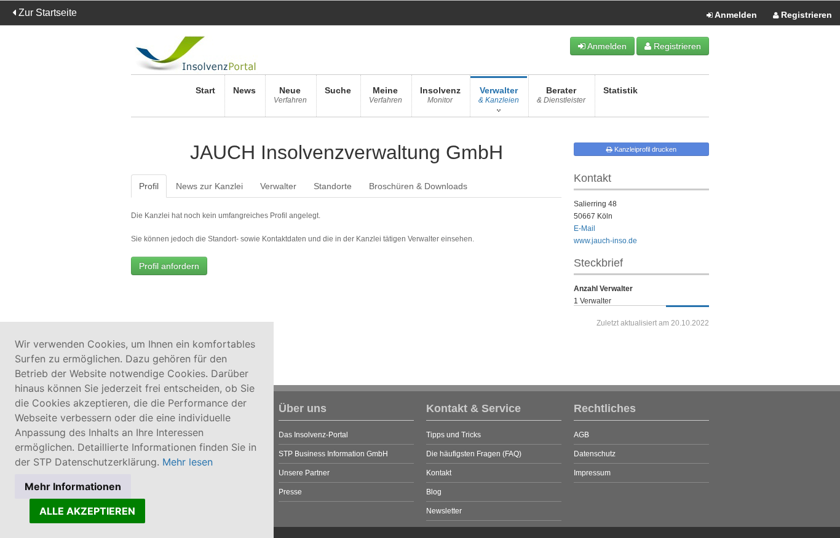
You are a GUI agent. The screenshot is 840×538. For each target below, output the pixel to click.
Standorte (333, 186)
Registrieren (805, 15)
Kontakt (438, 473)
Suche (338, 90)
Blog (434, 492)
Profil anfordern (169, 266)
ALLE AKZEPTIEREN (87, 511)
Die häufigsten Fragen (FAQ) (473, 454)
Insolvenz (440, 94)
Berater (561, 94)
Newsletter (444, 511)
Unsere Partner (304, 473)
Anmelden (735, 15)
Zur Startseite (46, 12)
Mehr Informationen (73, 486)
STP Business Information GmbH (333, 454)
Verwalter (498, 94)
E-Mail (584, 228)
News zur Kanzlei (209, 186)
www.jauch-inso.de (605, 240)
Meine (385, 94)
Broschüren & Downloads (418, 186)
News (244, 90)
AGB (581, 435)
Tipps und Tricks (453, 435)
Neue (290, 94)
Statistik (620, 90)
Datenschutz (595, 454)
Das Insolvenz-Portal (313, 435)
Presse (290, 492)
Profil (149, 186)
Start (205, 90)
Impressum (592, 473)
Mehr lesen (187, 462)
